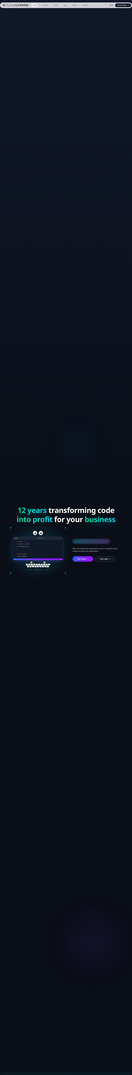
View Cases (104, 559)
